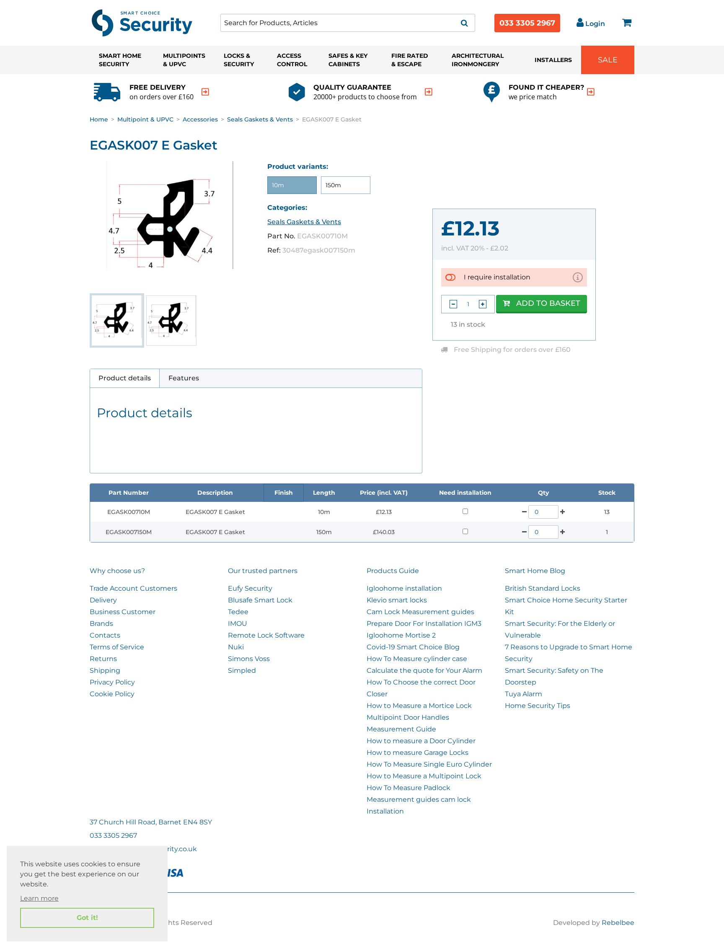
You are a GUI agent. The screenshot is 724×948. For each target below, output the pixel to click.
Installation (385, 811)
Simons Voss (249, 659)
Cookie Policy (112, 694)
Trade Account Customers (133, 588)
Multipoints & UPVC (184, 60)
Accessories (200, 119)
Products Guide (393, 571)
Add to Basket (548, 303)
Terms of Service (117, 647)
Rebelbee (618, 923)
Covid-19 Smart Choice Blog (413, 647)
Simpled (242, 670)
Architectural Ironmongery (478, 60)
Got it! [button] (87, 918)
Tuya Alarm (523, 694)
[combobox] (347, 23)
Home (99, 119)
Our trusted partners (262, 571)
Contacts (105, 635)
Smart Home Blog (535, 571)
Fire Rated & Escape (409, 60)
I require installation (497, 277)
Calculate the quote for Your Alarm (424, 670)
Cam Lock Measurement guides (420, 612)
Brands (101, 624)
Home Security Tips (537, 706)
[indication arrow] (205, 92)
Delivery (103, 600)
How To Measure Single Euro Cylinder (429, 764)
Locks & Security (239, 60)
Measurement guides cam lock (419, 799)
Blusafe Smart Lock (260, 600)
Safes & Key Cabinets (347, 60)
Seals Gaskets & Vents (260, 119)
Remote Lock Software (266, 635)
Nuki (236, 647)
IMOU (237, 624)
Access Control (292, 60)
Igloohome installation (404, 588)
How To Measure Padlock (408, 788)
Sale (608, 60)
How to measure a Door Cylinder (421, 741)
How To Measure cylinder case (417, 659)
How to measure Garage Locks (417, 753)
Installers (553, 60)
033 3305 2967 (527, 23)
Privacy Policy (112, 682)
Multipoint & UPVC (145, 119)
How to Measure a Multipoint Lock (424, 776)
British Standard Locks (542, 588)
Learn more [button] (39, 898)
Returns (103, 659)
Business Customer (122, 612)
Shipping (105, 670)
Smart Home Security (120, 60)
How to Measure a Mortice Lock (419, 706)
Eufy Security (250, 588)
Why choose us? (117, 571)
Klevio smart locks (397, 600)
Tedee (238, 612)
